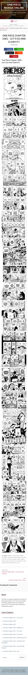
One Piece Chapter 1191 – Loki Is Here (13, 617)
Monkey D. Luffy (6, 557)
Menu (15, 21)
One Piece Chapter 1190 (9, 621)
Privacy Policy (10, 671)
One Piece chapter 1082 (13, 559)
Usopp (24, 561)
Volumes (8, 562)
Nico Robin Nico (18, 557)
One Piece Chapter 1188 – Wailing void (13, 627)
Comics (7, 28)
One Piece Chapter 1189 (9, 624)
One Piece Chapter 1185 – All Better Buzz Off (15, 637)
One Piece (4, 559)
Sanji (10, 561)
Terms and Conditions (20, 671)
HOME (2, 28)
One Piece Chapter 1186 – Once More (13, 634)
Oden (24, 557)
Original (22, 559)
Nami (12, 557)
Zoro (18, 562)
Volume (4, 562)
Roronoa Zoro (5, 561)
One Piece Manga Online (14, 6)
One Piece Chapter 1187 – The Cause (12, 631)
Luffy (17, 555)
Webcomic (14, 562)
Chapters (9, 555)
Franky (14, 555)
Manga (21, 555)
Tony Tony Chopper (17, 561)
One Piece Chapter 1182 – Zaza (11, 651)
